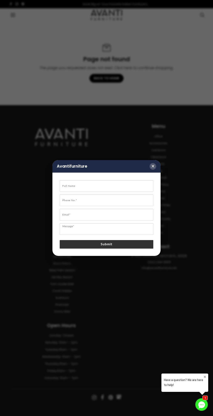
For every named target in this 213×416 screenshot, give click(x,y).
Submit (107, 244)
